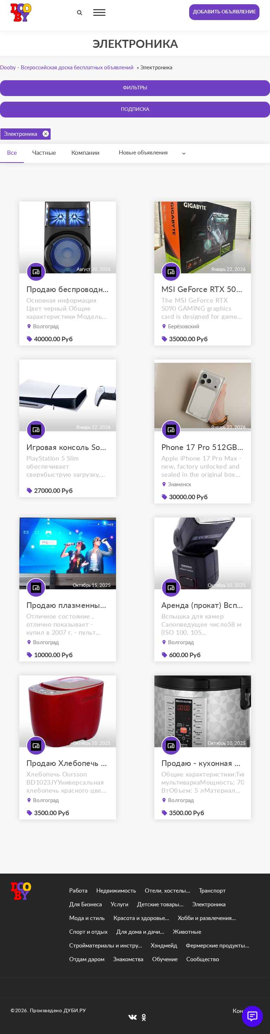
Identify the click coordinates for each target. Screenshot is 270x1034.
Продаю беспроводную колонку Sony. (67, 289)
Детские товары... (160, 904)
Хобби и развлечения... (207, 918)
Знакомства (128, 959)
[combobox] (153, 153)
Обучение (165, 959)
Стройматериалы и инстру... (105, 946)
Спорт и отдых (88, 932)
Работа (78, 891)
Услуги (119, 904)
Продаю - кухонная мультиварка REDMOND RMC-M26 (202, 763)
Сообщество (202, 959)
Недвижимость (116, 891)
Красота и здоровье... (141, 918)
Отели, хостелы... (167, 891)
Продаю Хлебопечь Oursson (67, 763)
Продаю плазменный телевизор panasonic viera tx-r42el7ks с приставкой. (67, 605)
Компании (85, 153)
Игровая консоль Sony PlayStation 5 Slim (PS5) (67, 447)
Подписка (135, 109)
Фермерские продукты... (217, 946)
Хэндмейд (164, 946)
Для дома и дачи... (140, 932)
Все (12, 153)
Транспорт (212, 891)
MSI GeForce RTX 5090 (202, 289)
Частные (44, 153)
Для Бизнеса (85, 904)
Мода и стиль (87, 918)
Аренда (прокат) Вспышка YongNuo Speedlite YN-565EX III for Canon (202, 605)
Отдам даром (86, 959)
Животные (187, 932)
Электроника (20, 134)
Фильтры (135, 87)
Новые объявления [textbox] (143, 153)
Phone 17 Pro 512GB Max (202, 447)
